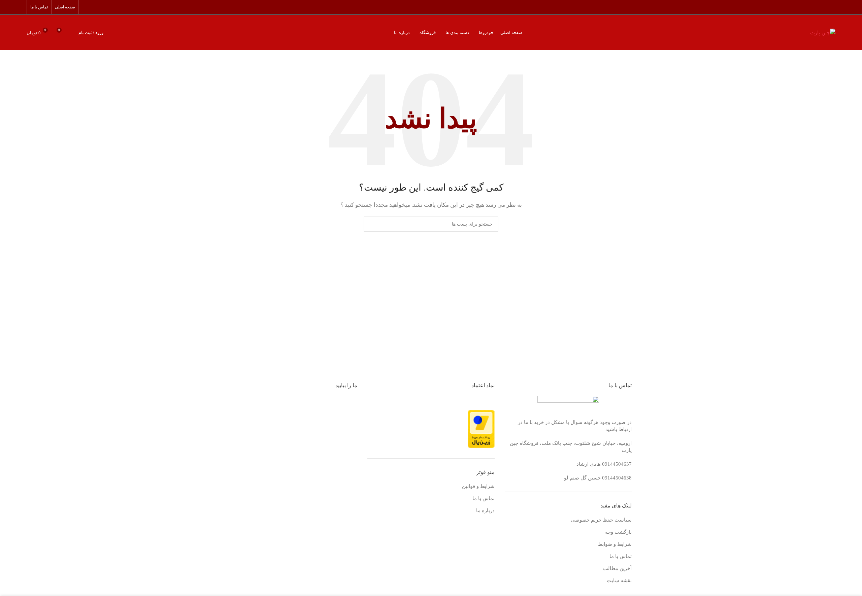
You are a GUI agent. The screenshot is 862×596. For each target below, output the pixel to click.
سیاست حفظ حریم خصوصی (601, 520)
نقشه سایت (619, 580)
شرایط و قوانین (478, 486)
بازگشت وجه (618, 532)
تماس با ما (620, 556)
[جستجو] (71, 32)
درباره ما (485, 510)
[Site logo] (822, 32)
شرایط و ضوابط (615, 544)
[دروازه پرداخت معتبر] (481, 428)
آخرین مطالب (617, 568)
